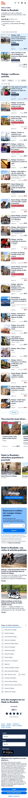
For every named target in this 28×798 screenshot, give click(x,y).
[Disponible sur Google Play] (8, 752)
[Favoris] (15, 3)
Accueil (3, 724)
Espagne (9, 724)
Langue (4, 733)
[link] (14, 42)
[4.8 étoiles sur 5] (5, 19)
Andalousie (16, 724)
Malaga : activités (5, 725)
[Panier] (18, 3)
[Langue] (22, 3)
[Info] (16, 32)
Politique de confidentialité (14, 542)
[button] (14, 42)
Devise (4, 740)
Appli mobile (5, 749)
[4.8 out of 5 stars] (14, 713)
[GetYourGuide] (3, 3)
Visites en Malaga (17, 725)
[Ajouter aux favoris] (8, 36)
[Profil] (25, 3)
